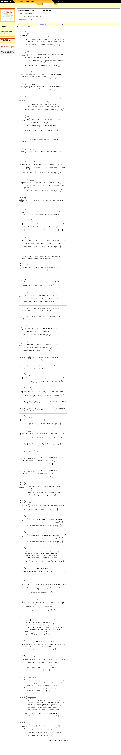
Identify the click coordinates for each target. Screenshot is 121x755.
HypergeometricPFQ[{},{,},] (38, 24)
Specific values (51, 24)
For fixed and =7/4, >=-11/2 (93, 24)
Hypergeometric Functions (23, 24)
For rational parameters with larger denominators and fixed (70, 24)
